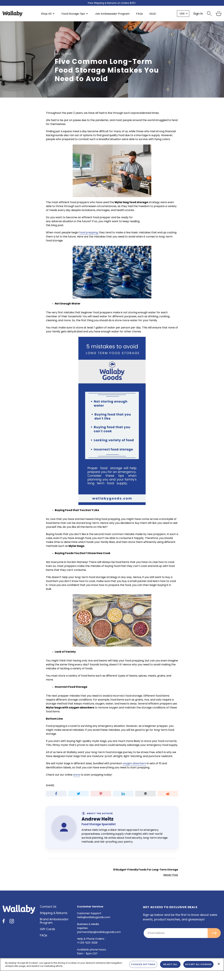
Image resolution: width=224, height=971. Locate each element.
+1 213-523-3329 (87, 943)
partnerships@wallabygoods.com (99, 932)
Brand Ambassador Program (54, 920)
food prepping (88, 232)
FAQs (43, 935)
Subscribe (214, 933)
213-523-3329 (124, 2)
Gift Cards (47, 929)
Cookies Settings (143, 964)
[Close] (218, 964)
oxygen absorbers (134, 763)
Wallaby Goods (12, 13)
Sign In (198, 13)
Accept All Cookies (198, 964)
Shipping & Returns (53, 913)
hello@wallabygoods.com (93, 917)
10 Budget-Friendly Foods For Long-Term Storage (145, 869)
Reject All (170, 964)
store (76, 775)
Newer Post (170, 875)
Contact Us (48, 906)
